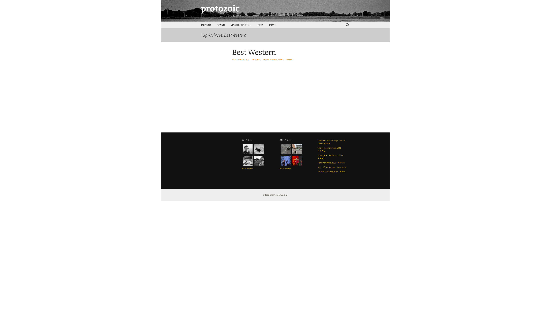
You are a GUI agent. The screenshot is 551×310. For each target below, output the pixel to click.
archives (273, 24)
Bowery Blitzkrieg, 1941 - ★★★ (331, 171)
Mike (290, 59)
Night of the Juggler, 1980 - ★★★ (332, 167)
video (280, 59)
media (260, 24)
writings (221, 24)
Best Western (254, 52)
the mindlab (206, 24)
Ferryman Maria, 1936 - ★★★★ (331, 162)
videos (257, 59)
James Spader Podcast (241, 24)
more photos (247, 168)
